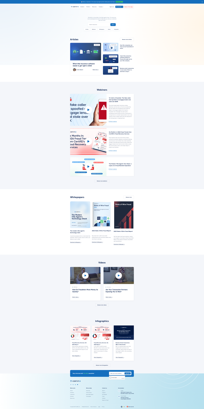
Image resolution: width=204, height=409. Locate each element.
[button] (83, 7)
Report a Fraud (105, 400)
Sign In (103, 390)
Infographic (116, 29)
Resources (72, 398)
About (71, 390)
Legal (99, 406)
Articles (86, 29)
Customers (72, 394)
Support (104, 392)
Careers (103, 398)
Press (103, 396)
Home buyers (89, 392)
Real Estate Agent (89, 394)
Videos (109, 29)
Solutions (72, 392)
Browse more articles (127, 39)
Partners (72, 396)
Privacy (103, 406)
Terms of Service (93, 406)
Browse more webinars (102, 181)
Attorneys (88, 390)
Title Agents (88, 396)
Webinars (94, 29)
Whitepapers (101, 29)
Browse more (129, 197)
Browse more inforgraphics (102, 365)
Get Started (104, 394)
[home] (75, 7)
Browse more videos (102, 305)
